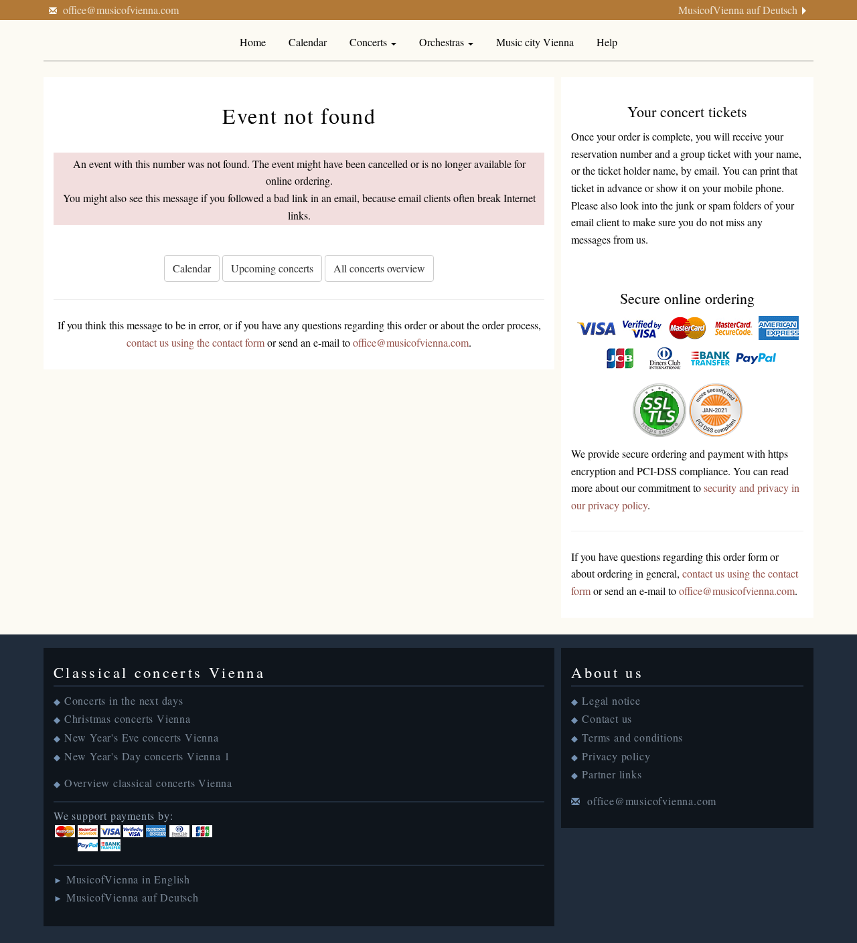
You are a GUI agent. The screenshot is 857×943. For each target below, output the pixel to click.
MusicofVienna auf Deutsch (737, 10)
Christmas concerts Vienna (127, 718)
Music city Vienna (535, 42)
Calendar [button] (192, 268)
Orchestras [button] (443, 42)
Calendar (308, 42)
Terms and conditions (632, 737)
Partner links (611, 774)
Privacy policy (616, 756)
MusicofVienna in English (128, 879)
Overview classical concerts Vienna (148, 783)
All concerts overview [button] (379, 268)
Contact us (607, 718)
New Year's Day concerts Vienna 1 (147, 756)
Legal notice (611, 700)
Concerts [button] (369, 42)
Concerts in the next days (123, 700)
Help (607, 42)
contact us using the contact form (195, 342)
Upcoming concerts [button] (272, 268)
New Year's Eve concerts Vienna (141, 737)
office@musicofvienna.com (121, 10)
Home (253, 42)
